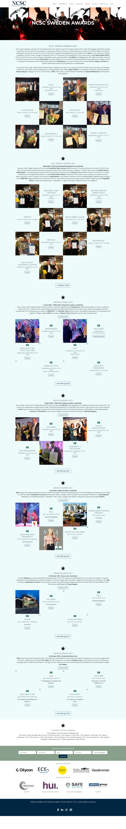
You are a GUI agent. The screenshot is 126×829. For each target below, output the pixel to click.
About (55, 4)
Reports (95, 4)
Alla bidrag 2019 (63, 636)
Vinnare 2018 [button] (63, 668)
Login (111, 4)
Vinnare (51, 94)
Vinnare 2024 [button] (63, 317)
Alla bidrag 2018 (63, 713)
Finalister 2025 (63, 285)
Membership (63, 4)
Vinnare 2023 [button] (63, 415)
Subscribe (63, 756)
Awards (87, 4)
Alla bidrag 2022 (63, 556)
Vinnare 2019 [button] (63, 588)
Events (71, 4)
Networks (79, 4)
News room (103, 4)
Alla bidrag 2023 (63, 471)
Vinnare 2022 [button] (63, 500)
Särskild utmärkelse (98, 336)
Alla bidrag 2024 (63, 383)
